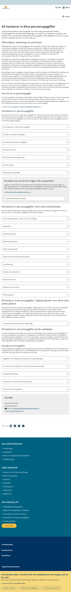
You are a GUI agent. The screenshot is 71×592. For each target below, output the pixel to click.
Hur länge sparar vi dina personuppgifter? (16, 127)
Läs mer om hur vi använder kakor (13, 583)
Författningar (8, 448)
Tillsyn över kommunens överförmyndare (16, 257)
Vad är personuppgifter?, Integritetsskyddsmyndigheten (22, 107)
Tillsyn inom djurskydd (10, 249)
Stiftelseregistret (8, 295)
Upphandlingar (8, 459)
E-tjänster (6, 479)
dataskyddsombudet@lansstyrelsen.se (18, 192)
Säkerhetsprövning (9, 234)
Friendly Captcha (9, 521)
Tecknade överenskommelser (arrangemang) (17, 323)
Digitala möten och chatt (11, 287)
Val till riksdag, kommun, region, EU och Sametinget (20, 219)
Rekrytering (7, 226)
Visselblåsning (7, 264)
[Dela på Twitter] (19, 426)
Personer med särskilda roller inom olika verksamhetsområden (23, 366)
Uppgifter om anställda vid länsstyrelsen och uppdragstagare (23, 359)
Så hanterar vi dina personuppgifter (16, 518)
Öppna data (7, 490)
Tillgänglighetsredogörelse (13, 507)
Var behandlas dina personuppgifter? (15, 142)
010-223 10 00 (14, 411)
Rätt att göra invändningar (11, 173)
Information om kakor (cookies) (14, 514)
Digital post (7, 494)
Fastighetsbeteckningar (10, 374)
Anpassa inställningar (53, 588)
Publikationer (8, 487)
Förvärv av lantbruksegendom (13, 389)
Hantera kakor (9, 526)
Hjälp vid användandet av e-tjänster (16, 510)
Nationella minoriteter (10, 241)
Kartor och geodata (10, 476)
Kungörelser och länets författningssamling (17, 381)
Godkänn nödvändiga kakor (29, 588)
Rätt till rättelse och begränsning (13, 157)
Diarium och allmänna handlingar (15, 472)
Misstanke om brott (9, 280)
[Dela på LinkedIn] (15, 426)
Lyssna (67, 17)
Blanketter (7, 483)
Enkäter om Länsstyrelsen (11, 272)
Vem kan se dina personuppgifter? (14, 135)
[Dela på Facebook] (23, 426)
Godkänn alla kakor (9, 588)
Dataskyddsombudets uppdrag (16, 198)
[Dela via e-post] (11, 426)
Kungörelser (7, 452)
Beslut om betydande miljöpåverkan (16, 456)
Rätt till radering (8, 165)
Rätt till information (9, 150)
